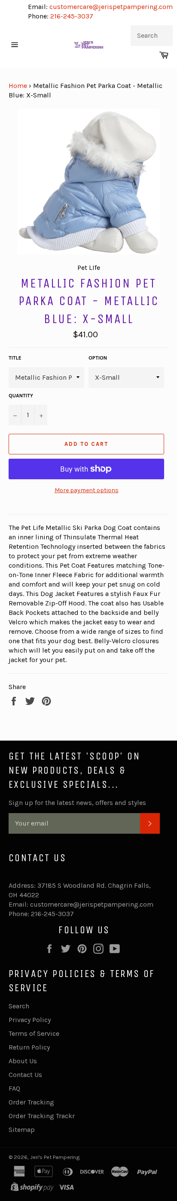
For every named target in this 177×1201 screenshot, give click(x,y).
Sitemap (22, 1129)
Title (15, 358)
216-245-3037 (71, 16)
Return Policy (29, 1047)
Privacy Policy (30, 1020)
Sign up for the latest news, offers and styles (77, 803)
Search (19, 1006)
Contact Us (25, 1075)
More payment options (87, 490)
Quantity (21, 396)
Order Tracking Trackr (42, 1116)
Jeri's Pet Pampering (54, 1157)
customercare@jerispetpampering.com (110, 7)
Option (97, 358)
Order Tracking (31, 1102)
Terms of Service (34, 1033)
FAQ (14, 1088)
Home (18, 86)
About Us (23, 1061)
